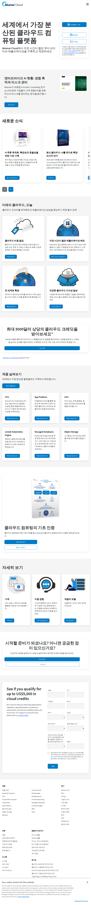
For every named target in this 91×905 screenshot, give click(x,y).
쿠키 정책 (79, 53)
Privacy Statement (23, 897)
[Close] (87, 882)
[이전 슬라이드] (4, 189)
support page (23, 715)
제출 (52, 766)
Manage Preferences (81, 901)
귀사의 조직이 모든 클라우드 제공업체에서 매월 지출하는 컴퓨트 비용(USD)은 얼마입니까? (56, 738)
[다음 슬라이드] (10, 189)
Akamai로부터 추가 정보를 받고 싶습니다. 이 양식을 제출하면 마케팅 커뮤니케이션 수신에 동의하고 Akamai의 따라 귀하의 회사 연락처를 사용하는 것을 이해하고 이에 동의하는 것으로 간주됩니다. (67, 755)
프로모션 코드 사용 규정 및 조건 (12, 358)
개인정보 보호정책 (69, 53)
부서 (50, 713)
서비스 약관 (71, 51)
